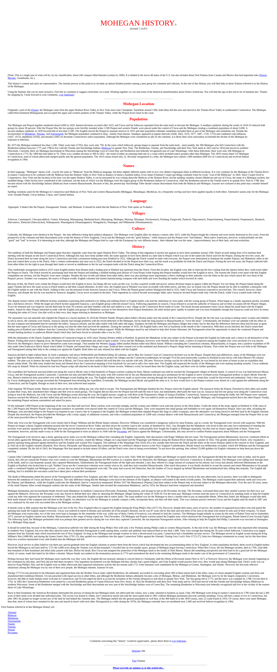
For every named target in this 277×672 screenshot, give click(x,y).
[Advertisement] (138, 8)
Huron (263, 75)
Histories (136, 651)
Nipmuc (41, 134)
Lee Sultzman (66, 94)
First (134, 660)
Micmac (12, 78)
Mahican (106, 148)
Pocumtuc (122, 431)
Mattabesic (30, 134)
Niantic (112, 343)
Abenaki (12, 612)
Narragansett (56, 134)
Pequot (34, 110)
